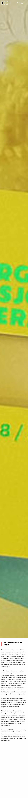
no (19, 2)
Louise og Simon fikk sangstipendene (11, 777)
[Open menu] (25, 3)
